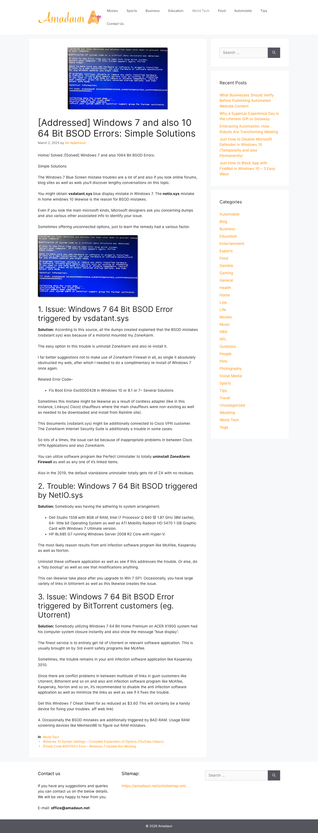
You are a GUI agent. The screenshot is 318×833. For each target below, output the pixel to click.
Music (225, 324)
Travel (225, 398)
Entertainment (232, 243)
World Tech (200, 11)
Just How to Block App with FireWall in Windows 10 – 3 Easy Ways (247, 168)
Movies (112, 11)
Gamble (226, 265)
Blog (223, 221)
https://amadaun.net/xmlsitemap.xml (154, 786)
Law (223, 302)
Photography (231, 368)
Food (222, 11)
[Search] (274, 53)
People (225, 354)
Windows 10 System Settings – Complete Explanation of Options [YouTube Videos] (103, 741)
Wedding (227, 412)
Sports (132, 11)
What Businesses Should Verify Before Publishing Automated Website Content (247, 100)
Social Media (231, 376)
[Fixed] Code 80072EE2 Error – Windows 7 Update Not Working (89, 746)
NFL (223, 339)
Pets (223, 361)
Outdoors (228, 346)
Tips (263, 11)
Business (153, 11)
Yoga (224, 427)
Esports (226, 251)
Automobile (243, 11)
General (226, 280)
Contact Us (115, 24)
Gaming (226, 273)
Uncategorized (232, 405)
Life (223, 310)
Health (225, 288)
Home (225, 295)
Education (175, 11)
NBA (223, 332)
